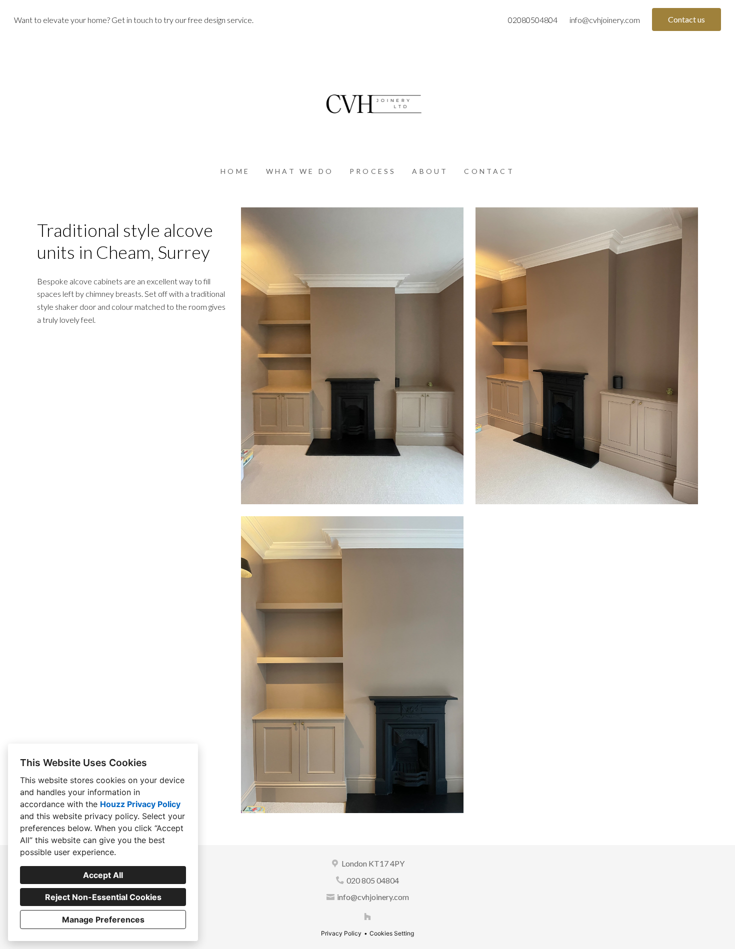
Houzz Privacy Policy (140, 804)
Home (235, 171)
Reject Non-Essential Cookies (103, 897)
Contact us (686, 19)
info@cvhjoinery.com (605, 19)
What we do (300, 171)
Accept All (103, 875)
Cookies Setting (392, 933)
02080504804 (533, 19)
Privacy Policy (341, 933)
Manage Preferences (103, 920)
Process (373, 171)
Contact (489, 171)
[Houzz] (367, 916)
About (430, 171)
